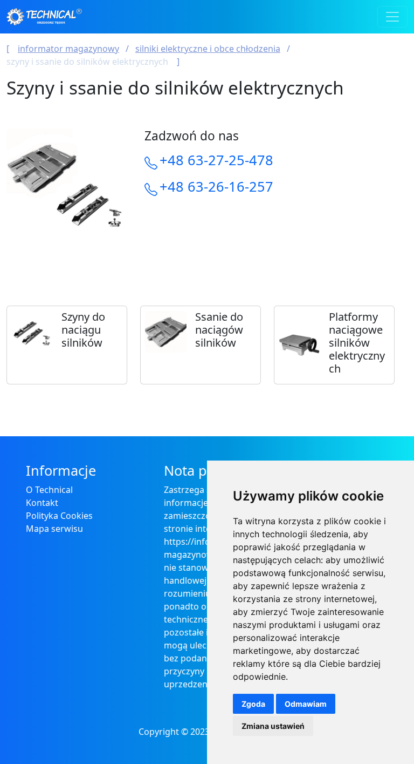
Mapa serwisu (54, 529)
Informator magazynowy (68, 49)
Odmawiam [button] (306, 703)
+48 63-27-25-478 (216, 160)
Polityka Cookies (59, 516)
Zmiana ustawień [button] (273, 726)
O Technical (49, 490)
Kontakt (42, 503)
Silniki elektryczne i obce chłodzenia (207, 49)
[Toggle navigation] (392, 17)
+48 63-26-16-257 (216, 186)
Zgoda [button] (253, 703)
